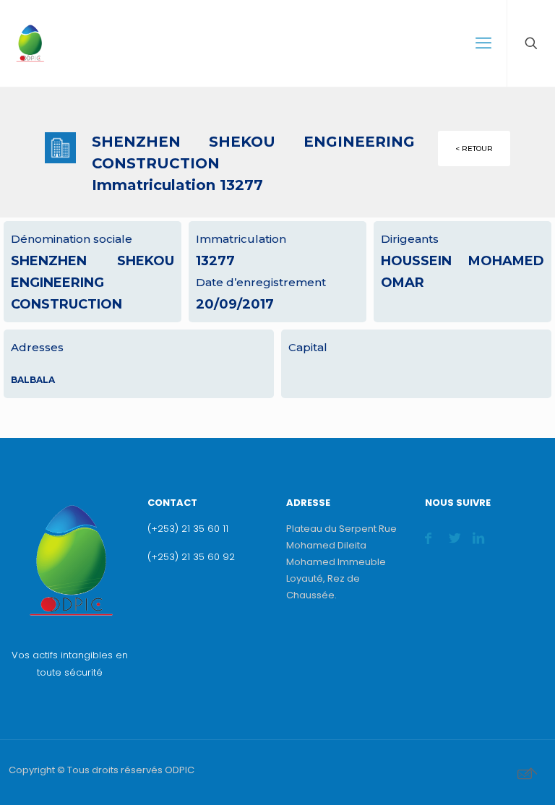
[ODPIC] (29, 43)
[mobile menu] (483, 43)
